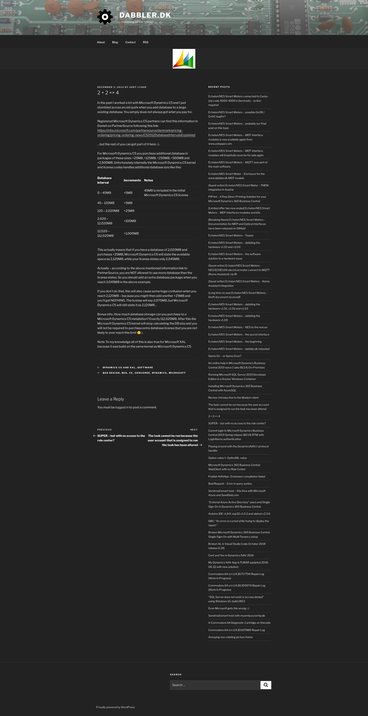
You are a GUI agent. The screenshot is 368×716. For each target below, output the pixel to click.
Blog (115, 42)
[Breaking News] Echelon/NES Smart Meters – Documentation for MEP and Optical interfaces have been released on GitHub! (237, 224)
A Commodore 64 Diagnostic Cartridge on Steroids (239, 622)
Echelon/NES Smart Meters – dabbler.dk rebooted (238, 348)
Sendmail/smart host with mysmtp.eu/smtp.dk (236, 615)
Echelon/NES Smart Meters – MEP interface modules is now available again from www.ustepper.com (235, 139)
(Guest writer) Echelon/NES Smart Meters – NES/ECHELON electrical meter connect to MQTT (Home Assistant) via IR (239, 270)
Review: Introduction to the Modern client (233, 397)
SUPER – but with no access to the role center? (237, 423)
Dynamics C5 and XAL (119, 367)
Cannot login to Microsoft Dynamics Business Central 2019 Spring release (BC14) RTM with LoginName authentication (236, 435)
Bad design (111, 373)
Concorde (142, 373)
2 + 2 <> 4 (214, 416)
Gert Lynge (138, 87)
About (101, 42)
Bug (124, 373)
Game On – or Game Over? (224, 356)
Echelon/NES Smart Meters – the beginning (235, 341)
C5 (131, 373)
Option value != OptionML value (227, 457)
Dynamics (159, 373)
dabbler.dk (145, 15)
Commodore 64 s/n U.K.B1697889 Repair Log (236, 630)
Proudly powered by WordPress (115, 707)
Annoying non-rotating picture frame (230, 637)
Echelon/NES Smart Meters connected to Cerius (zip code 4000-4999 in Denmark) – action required (238, 101)
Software (145, 367)
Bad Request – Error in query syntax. (230, 483)
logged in (122, 407)
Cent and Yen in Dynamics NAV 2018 (231, 555)
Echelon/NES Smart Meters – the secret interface (238, 334)
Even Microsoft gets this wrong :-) (228, 608)
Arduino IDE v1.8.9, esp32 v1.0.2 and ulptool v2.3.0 (239, 513)
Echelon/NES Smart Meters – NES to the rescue (237, 327)
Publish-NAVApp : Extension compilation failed (236, 476)
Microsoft (177, 373)
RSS (145, 42)
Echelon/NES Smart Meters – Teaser (231, 235)
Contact (130, 42)
